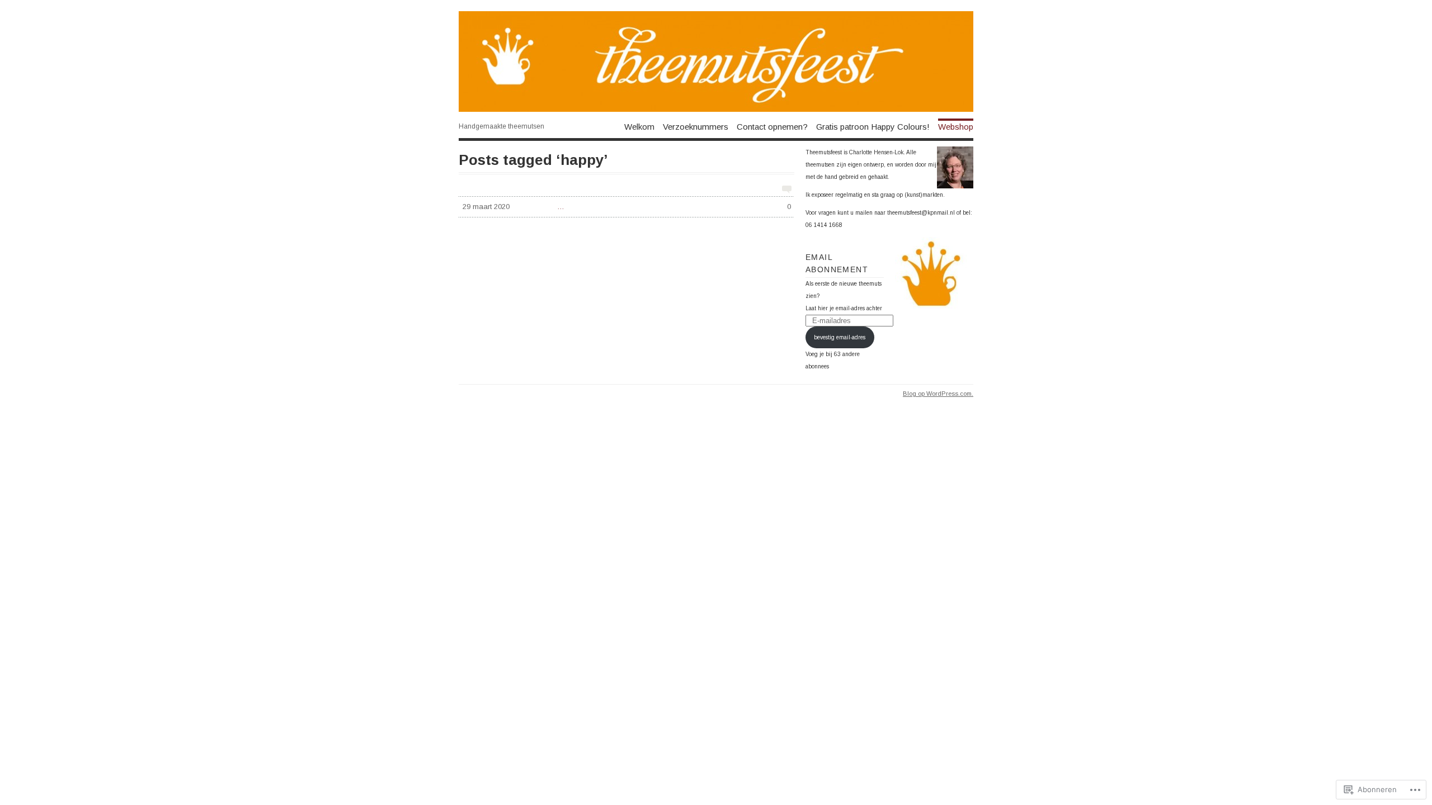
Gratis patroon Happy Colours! (873, 126)
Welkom (639, 126)
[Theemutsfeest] (716, 61)
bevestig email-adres (839, 337)
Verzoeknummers (695, 126)
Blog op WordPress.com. (938, 393)
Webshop (955, 126)
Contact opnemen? (772, 126)
